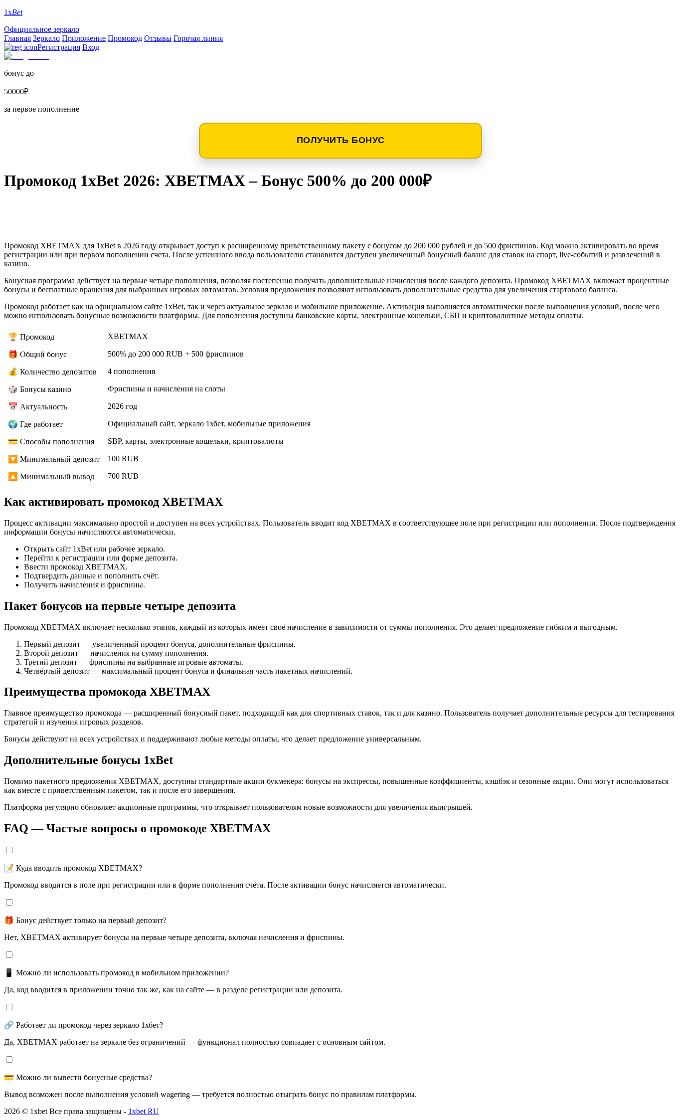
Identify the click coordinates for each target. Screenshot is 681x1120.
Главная (17, 38)
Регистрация (58, 47)
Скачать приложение (70, 209)
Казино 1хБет (46, 225)
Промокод (125, 38)
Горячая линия (198, 38)
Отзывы (157, 38)
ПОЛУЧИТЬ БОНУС (341, 140)
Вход (90, 47)
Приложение (84, 38)
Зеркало (46, 38)
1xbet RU (143, 1111)
